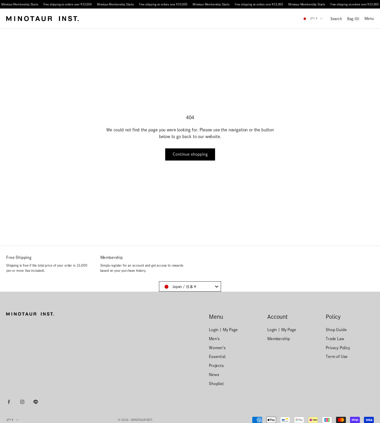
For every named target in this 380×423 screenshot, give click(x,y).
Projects (216, 366)
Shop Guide (336, 330)
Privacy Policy (338, 348)
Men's (214, 339)
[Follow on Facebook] (8, 401)
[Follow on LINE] (35, 401)
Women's (217, 348)
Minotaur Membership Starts (19, 4)
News (214, 375)
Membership (278, 339)
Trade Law (335, 339)
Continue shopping (190, 154)
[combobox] (190, 286)
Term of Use (337, 356)
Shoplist (216, 384)
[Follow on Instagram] (22, 401)
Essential (217, 356)
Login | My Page (223, 330)
